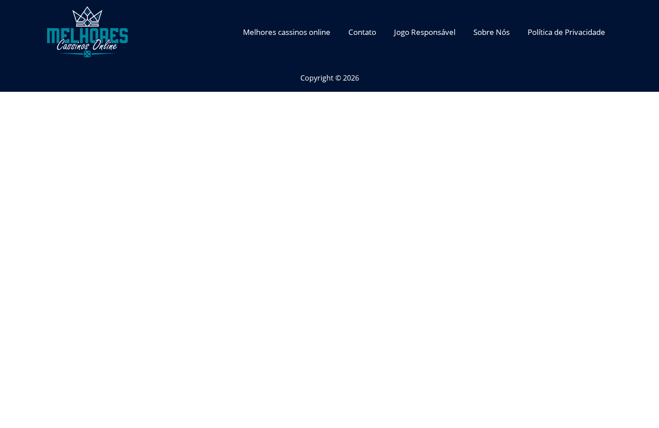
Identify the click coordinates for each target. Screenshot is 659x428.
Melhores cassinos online (286, 32)
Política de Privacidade (566, 32)
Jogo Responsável (424, 32)
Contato (362, 32)
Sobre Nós (491, 32)
